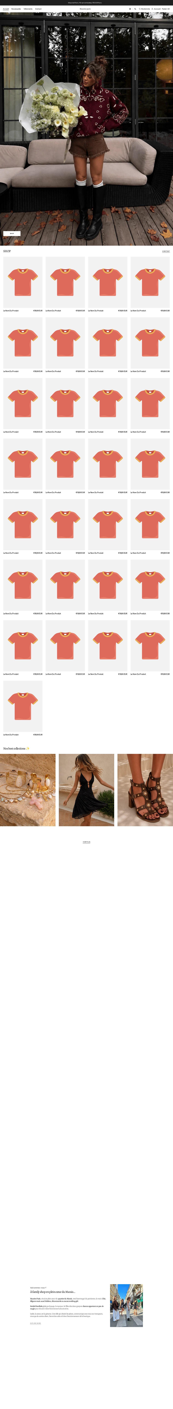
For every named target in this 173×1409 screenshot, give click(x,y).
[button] (130, 8)
